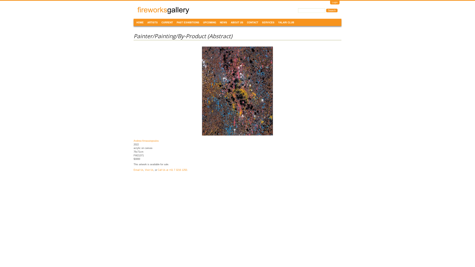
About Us (237, 22)
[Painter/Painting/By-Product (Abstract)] (237, 135)
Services (268, 22)
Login (335, 2)
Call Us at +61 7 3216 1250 (172, 170)
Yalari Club (286, 22)
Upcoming (209, 22)
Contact (252, 22)
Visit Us (149, 170)
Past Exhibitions (188, 22)
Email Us (138, 170)
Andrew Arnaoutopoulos (146, 140)
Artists (152, 22)
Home (140, 22)
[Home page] (163, 13)
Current (167, 22)
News (223, 22)
